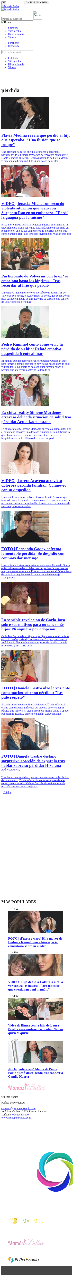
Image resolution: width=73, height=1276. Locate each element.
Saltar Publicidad (36, 2)
